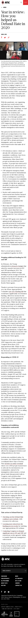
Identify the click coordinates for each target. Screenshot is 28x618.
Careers (17, 583)
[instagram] (8, 592)
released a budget (17, 266)
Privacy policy (18, 606)
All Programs (5, 581)
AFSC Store (18, 581)
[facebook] (1, 37)
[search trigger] (21, 2)
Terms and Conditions (7, 608)
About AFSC (4, 583)
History (3, 585)
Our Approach (5, 578)
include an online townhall (14, 464)
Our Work (4, 576)
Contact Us (18, 585)
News (16, 576)
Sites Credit (17, 608)
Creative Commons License (7, 606)
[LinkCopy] (8, 37)
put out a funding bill (16, 291)
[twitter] (5, 37)
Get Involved (19, 578)
